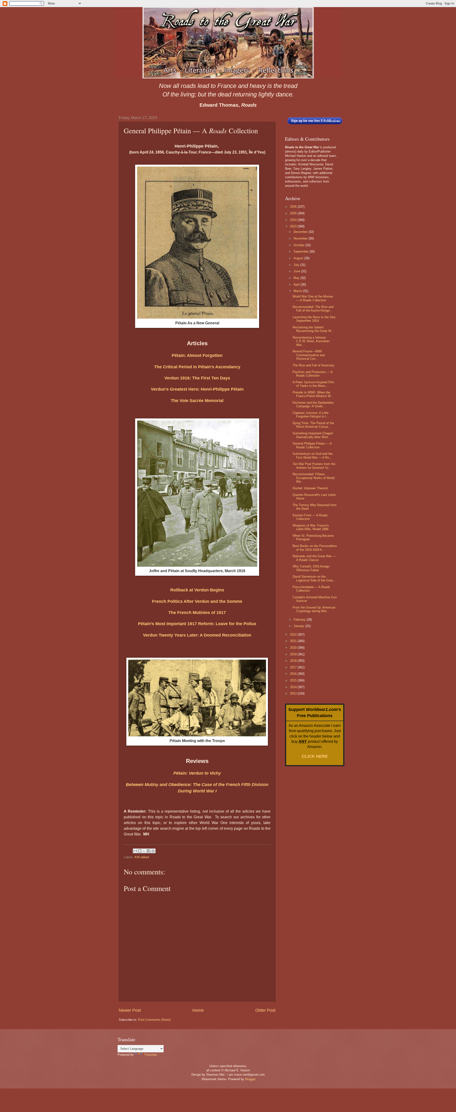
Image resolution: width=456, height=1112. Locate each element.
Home (198, 1010)
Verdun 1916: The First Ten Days (197, 378)
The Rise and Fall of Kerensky (313, 365)
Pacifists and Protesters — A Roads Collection (312, 373)
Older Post (265, 1010)
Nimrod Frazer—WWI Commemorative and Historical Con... (309, 355)
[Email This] (135, 850)
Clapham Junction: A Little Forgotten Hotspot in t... (311, 414)
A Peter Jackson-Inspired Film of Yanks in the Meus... (313, 384)
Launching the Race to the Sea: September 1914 (314, 318)
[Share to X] (144, 850)
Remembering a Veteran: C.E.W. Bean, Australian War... (311, 341)
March (298, 291)
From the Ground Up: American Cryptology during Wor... (314, 609)
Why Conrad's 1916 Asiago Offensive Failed (311, 568)
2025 (294, 213)
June (297, 271)
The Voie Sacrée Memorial (197, 400)
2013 (294, 693)
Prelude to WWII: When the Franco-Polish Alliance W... (313, 394)
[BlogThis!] (139, 850)
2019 (294, 654)
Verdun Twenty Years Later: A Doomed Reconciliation (197, 635)
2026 (294, 206)
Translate (150, 1054)
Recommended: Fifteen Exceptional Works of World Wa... (313, 477)
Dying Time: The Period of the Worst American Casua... (313, 424)
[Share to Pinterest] (153, 850)
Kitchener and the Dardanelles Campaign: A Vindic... (313, 404)
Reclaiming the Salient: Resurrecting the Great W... (313, 329)
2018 (294, 660)
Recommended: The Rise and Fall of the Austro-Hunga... (313, 308)
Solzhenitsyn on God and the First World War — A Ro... (312, 455)
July (297, 265)
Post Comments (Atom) (154, 1019)
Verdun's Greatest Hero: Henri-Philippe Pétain (197, 389)
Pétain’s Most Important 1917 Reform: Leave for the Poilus (197, 623)
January (299, 626)
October (299, 245)
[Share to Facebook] (148, 850)
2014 (294, 687)
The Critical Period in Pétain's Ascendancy (197, 366)
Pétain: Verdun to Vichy (197, 773)
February (300, 619)
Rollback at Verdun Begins (197, 590)
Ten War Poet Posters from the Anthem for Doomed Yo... (314, 465)
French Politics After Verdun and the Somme (197, 601)
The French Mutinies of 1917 (197, 612)
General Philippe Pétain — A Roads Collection (312, 445)
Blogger (250, 1079)
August (299, 258)
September (301, 251)
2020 (294, 647)
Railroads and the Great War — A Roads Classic (314, 557)
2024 (294, 220)
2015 (294, 680)
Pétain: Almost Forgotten (197, 355)
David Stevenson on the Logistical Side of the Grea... (314, 578)
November (301, 238)
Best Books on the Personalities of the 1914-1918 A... (315, 547)
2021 (294, 641)
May (297, 278)
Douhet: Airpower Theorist (310, 488)
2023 (294, 226)
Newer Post (130, 1010)
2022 (294, 634)
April (297, 284)
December (301, 232)
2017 (294, 667)
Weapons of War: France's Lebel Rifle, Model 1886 (311, 527)
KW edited (142, 857)
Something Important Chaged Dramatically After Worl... (313, 435)
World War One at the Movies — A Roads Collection (313, 298)
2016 (294, 674)
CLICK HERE (315, 756)
